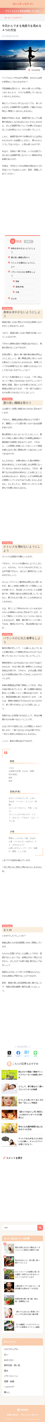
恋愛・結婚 (9, 1381)
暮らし (7, 1392)
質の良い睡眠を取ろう (20, 257)
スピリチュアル (11, 1349)
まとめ (14, 298)
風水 (6, 1371)
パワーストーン (11, 1376)
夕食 (17, 292)
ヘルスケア (9, 1387)
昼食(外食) (20, 287)
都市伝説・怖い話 (12, 1365)
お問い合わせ (12, 1415)
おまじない (9, 1360)
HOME (24, 1409)
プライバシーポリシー (29, 1415)
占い (6, 1354)
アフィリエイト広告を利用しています (23, 11)
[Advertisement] (22, 209)
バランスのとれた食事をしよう (23, 274)
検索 (40, 1228)
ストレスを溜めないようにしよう (23, 265)
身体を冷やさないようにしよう (23, 250)
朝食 (17, 281)
